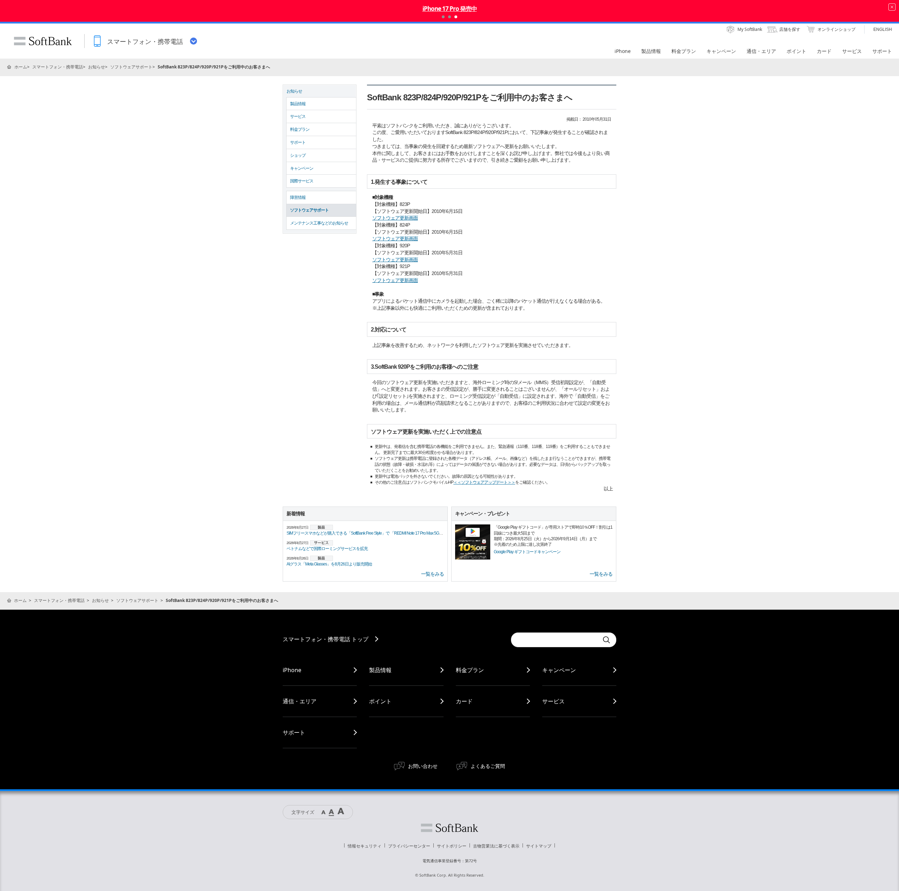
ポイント (380, 701)
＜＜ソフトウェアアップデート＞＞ (484, 482)
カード (464, 701)
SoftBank (43, 41)
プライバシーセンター (409, 846)
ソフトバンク (449, 828)
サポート (298, 142)
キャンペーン (301, 168)
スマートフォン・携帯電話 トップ (325, 639)
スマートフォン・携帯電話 (57, 67)
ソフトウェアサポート (131, 67)
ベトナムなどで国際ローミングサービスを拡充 (327, 548)
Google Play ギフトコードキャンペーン (527, 551)
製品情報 (298, 103)
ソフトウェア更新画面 (395, 218)
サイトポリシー (451, 846)
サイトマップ (538, 846)
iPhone (292, 670)
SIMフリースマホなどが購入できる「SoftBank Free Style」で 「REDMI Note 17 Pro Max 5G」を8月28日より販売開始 (385, 533)
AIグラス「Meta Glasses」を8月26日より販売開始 (329, 564)
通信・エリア (299, 701)
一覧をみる (432, 574)
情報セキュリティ (364, 846)
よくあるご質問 (488, 766)
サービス (298, 116)
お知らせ (96, 67)
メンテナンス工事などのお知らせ (319, 223)
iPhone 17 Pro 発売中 (449, 9)
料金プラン (299, 129)
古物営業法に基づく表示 (496, 846)
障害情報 (298, 197)
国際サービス (301, 181)
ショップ (298, 155)
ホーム (20, 67)
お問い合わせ (423, 766)
